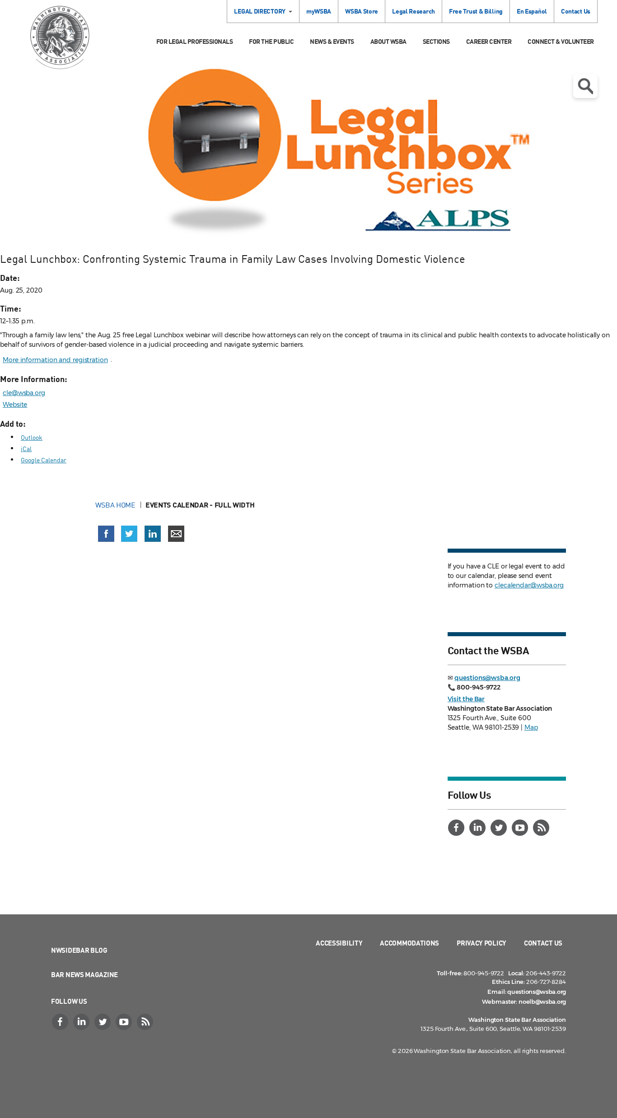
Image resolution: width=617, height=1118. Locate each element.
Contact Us (575, 11)
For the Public (271, 41)
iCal (26, 448)
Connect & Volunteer (561, 41)
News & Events (332, 41)
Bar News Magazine (84, 974)
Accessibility (339, 943)
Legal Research (413, 11)
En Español (532, 11)
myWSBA (318, 11)
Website (15, 405)
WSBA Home (115, 504)
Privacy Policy (481, 943)
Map (531, 727)
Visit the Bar (466, 699)
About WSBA (388, 41)
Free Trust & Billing (476, 11)
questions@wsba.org (487, 678)
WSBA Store (361, 11)
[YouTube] (521, 828)
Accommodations (409, 943)
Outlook (31, 437)
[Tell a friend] (176, 534)
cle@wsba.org (24, 393)
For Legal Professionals (194, 41)
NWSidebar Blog (79, 950)
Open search (585, 86)
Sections (436, 41)
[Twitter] (500, 828)
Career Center (489, 41)
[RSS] (542, 828)
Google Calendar (43, 460)
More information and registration (55, 360)
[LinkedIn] (479, 828)
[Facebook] (457, 828)
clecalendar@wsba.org (529, 585)
